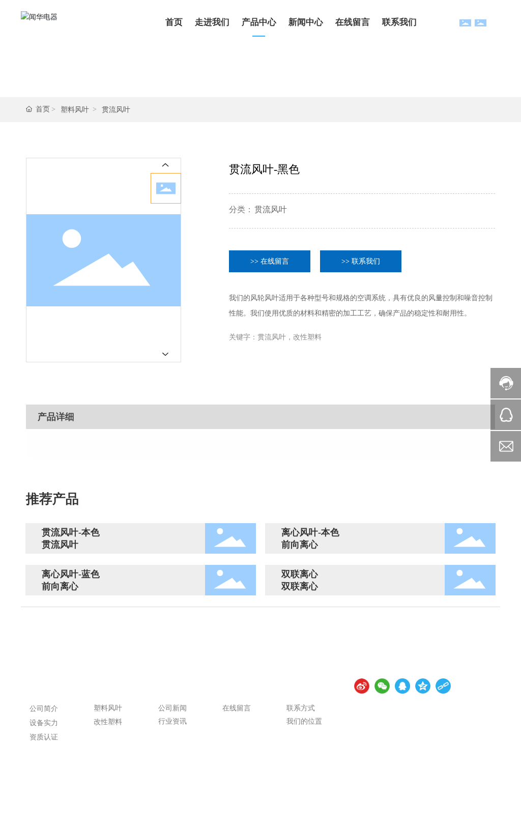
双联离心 (299, 574)
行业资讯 (172, 721)
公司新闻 (172, 708)
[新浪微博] (361, 686)
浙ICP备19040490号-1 (33, 822)
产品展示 (112, 687)
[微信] (382, 686)
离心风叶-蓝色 (71, 574)
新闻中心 (176, 687)
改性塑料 (108, 722)
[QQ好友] (402, 686)
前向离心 (299, 544)
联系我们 (304, 687)
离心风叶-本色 (310, 532)
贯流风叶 (116, 109)
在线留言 (240, 687)
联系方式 (300, 708)
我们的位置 (304, 721)
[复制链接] (443, 686)
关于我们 (48, 687)
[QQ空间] (422, 686)
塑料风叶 (75, 109)
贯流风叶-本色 (71, 532)
